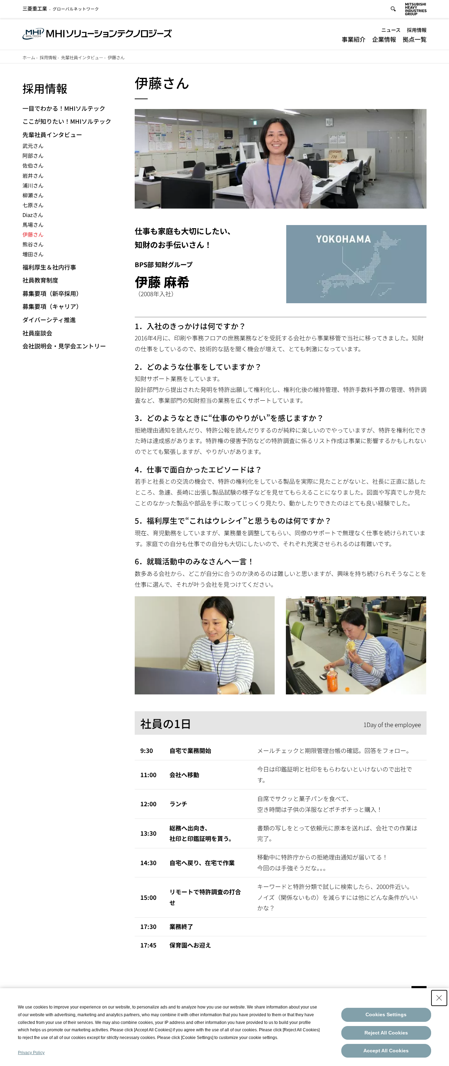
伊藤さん (32, 234)
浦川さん (32, 185)
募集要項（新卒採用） (52, 293)
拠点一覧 (415, 39)
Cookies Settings (386, 1014)
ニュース (391, 29)
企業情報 (384, 39)
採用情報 (417, 29)
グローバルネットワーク (60, 9)
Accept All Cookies (386, 1050)
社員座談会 (37, 332)
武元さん (32, 145)
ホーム (28, 57)
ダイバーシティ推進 (49, 319)
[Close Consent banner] (439, 998)
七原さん (32, 205)
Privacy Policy (31, 1052)
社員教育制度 (40, 280)
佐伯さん (32, 165)
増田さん (32, 254)
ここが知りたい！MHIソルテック (66, 121)
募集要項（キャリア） (52, 306)
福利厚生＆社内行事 (49, 267)
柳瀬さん (32, 195)
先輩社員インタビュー (82, 57)
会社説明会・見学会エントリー (64, 345)
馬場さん (32, 224)
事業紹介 (354, 39)
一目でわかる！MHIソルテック (63, 108)
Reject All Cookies (386, 1033)
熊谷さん (32, 244)
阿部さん (32, 155)
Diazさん (32, 214)
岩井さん (32, 175)
